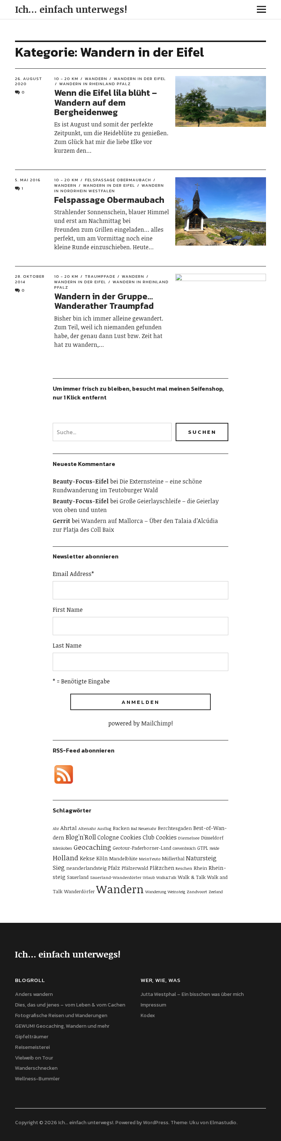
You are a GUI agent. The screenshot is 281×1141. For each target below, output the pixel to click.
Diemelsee (188, 838)
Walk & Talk (192, 877)
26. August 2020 (28, 81)
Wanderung (155, 891)
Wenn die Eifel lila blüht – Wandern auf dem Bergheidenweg (105, 102)
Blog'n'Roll (80, 837)
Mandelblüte (123, 858)
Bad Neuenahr (143, 828)
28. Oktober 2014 (30, 279)
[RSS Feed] (64, 774)
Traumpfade (100, 276)
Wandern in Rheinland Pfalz (95, 84)
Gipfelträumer (31, 1036)
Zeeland (216, 891)
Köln (102, 858)
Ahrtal (68, 827)
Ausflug (104, 828)
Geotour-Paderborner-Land (142, 848)
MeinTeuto (149, 858)
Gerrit (61, 521)
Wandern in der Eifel (140, 79)
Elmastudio (223, 1122)
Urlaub (149, 877)
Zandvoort (197, 891)
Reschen (184, 868)
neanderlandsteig (86, 868)
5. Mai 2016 (28, 180)
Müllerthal (173, 858)
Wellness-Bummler (37, 1079)
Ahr (56, 828)
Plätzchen (162, 867)
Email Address (73, 574)
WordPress (155, 1122)
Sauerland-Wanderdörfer (115, 877)
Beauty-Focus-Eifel (81, 481)
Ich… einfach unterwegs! (71, 9)
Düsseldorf (212, 837)
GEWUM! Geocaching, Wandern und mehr (62, 1026)
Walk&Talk (166, 877)
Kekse (87, 858)
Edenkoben (62, 848)
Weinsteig (176, 891)
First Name (68, 610)
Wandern (96, 79)
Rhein (200, 868)
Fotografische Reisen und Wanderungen (61, 1015)
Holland (65, 857)
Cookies (166, 837)
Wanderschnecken (36, 1068)
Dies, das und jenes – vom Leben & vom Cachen (70, 1005)
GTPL (202, 848)
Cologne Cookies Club (125, 837)
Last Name (67, 645)
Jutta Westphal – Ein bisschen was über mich (192, 994)
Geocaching (92, 847)
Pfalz (114, 867)
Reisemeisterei (32, 1047)
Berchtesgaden (175, 828)
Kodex (147, 1015)
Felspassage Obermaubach (118, 180)
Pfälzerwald (134, 868)
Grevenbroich (184, 848)
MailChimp (156, 723)
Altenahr (87, 828)
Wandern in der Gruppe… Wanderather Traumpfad (104, 301)
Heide (214, 848)
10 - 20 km (66, 79)
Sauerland (78, 877)
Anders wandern (34, 994)
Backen (121, 828)
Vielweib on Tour (34, 1058)
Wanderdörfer (79, 891)
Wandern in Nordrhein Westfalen (109, 188)
